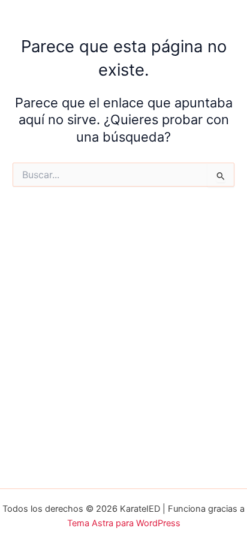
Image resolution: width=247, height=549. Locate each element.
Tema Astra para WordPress (123, 523)
